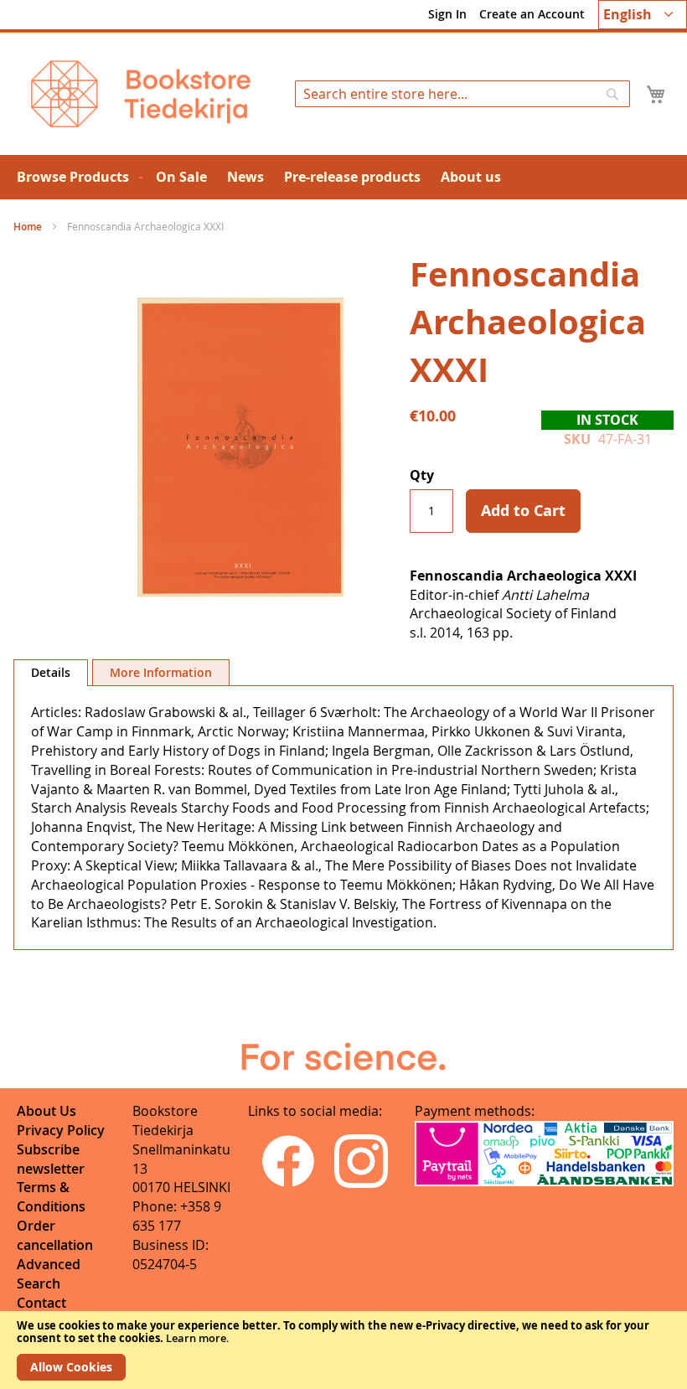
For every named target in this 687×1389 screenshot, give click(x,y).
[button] (642, 14)
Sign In (447, 14)
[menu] (343, 177)
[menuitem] (76, 177)
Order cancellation (55, 1235)
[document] (343, 1350)
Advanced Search (48, 1274)
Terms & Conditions (51, 1197)
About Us (46, 1111)
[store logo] (141, 93)
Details (50, 672)
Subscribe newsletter (51, 1159)
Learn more (196, 1337)
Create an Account (532, 14)
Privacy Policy (61, 1130)
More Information (161, 672)
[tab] (50, 672)
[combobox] (462, 93)
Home (27, 226)
